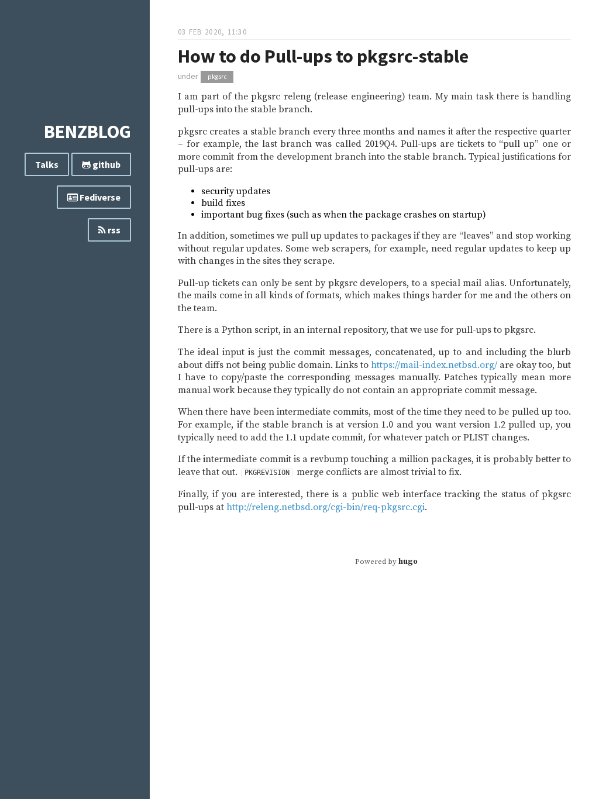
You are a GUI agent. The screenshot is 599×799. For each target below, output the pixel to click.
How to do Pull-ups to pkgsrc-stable (323, 56)
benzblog (87, 131)
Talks (46, 164)
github (106, 164)
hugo (408, 561)
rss (113, 230)
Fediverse (99, 197)
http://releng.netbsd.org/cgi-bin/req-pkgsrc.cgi (325, 507)
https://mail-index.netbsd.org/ (434, 365)
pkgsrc (217, 77)
